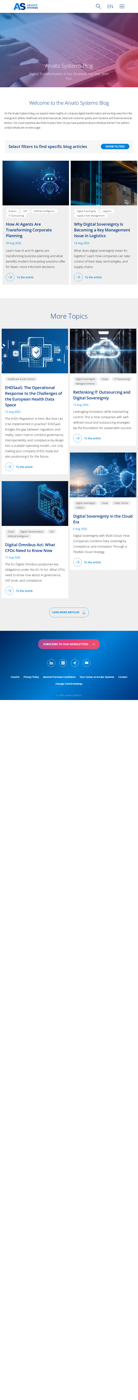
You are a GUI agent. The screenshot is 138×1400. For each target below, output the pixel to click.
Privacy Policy (31, 677)
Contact (122, 677)
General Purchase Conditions (59, 677)
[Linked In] (51, 663)
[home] (25, 6)
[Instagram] (63, 663)
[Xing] (75, 663)
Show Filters (115, 146)
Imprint (15, 677)
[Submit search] (98, 6)
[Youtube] (87, 663)
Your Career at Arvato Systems (97, 677)
